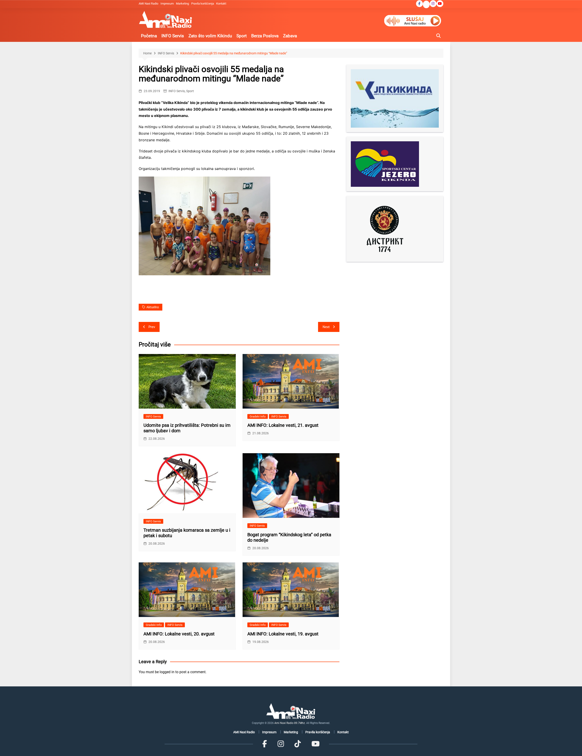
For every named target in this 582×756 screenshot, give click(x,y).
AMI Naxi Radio (148, 3)
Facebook (419, 3)
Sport (241, 35)
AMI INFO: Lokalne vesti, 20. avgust (179, 634)
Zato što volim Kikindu (210, 35)
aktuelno (152, 307)
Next (326, 327)
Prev (151, 327)
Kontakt (221, 3)
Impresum (167, 3)
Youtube (439, 3)
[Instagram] (281, 743)
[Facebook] (264, 743)
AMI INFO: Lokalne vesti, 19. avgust (283, 634)
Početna (149, 35)
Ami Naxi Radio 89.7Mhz (289, 723)
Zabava (290, 35)
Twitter (426, 4)
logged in (167, 672)
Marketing (182, 3)
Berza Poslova (264, 35)
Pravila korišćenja (202, 3)
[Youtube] (315, 743)
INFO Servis (172, 35)
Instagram (433, 3)
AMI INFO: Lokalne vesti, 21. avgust (283, 425)
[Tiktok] (297, 743)
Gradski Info (258, 416)
